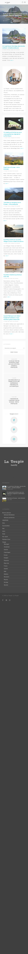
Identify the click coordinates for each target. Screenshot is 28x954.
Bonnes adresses (6, 512)
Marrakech (6, 576)
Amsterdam (7, 546)
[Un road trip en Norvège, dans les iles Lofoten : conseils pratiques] (4, 488)
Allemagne (6, 544)
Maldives (6, 574)
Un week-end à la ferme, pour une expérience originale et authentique (13, 134)
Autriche (6, 549)
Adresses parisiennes (9, 517)
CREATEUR (5, 520)
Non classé (10, 170)
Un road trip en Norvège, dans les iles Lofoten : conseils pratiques (16, 487)
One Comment (16, 49)
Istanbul (6, 568)
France (9, 137)
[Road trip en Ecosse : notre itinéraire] (4, 500)
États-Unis (6, 563)
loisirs (11, 321)
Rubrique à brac (6, 539)
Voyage (11, 49)
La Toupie (4, 49)
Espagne (6, 557)
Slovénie (6, 585)
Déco (9, 278)
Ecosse (9, 206)
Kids (11, 278)
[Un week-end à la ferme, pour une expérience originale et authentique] (4, 494)
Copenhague (7, 552)
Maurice (6, 579)
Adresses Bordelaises (9, 514)
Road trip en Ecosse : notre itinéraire (16, 498)
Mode (3, 533)
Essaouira (6, 560)
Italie (5, 571)
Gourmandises (6, 525)
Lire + (12, 60)
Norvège (8, 49)
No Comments (17, 137)
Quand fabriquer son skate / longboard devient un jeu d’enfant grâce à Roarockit (12, 317)
